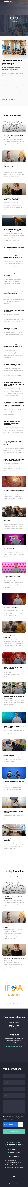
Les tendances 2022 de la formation (14, 490)
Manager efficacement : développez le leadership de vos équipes (14, 459)
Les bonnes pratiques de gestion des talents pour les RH (14, 248)
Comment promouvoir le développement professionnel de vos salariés (13, 257)
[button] (6, 1003)
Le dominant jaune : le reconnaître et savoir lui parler (13, 754)
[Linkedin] (14, 1176)
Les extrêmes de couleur (11, 607)
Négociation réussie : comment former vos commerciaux (12, 365)
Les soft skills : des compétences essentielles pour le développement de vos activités (14, 384)
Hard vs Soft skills (9, 548)
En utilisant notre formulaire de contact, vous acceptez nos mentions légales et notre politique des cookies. (14, 1118)
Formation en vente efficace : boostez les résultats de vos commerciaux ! (12, 423)
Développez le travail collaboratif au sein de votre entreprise (14, 292)
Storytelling (7, 520)
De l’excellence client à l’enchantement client (10, 329)
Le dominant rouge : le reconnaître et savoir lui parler (13, 667)
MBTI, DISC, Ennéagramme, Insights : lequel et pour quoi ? (14, 136)
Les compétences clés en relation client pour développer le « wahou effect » (13, 443)
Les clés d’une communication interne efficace (12, 165)
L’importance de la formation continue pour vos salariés (12, 198)
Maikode (17, 1183)
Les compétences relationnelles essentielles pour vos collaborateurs (14, 230)
